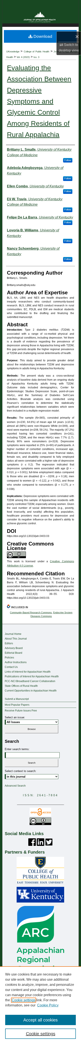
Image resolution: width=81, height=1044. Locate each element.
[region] (40, 1005)
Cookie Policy (48, 1005)
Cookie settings (23, 1000)
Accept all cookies (40, 1020)
